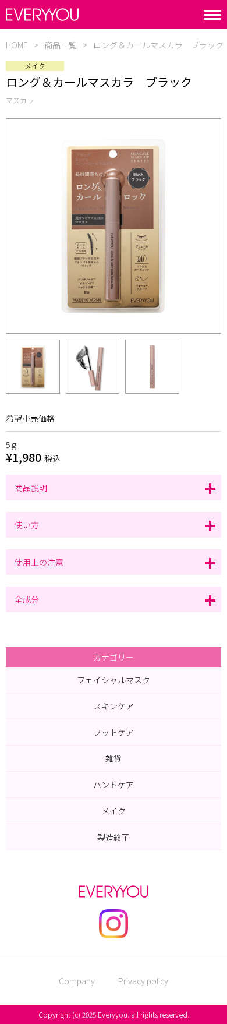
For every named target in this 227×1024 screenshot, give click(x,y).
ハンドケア (113, 784)
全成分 (27, 599)
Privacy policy (143, 981)
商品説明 (31, 487)
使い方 (27, 525)
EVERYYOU (42, 14)
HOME (17, 45)
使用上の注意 (39, 562)
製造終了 (113, 837)
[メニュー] (212, 15)
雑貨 (113, 758)
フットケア (113, 732)
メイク (113, 811)
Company (77, 981)
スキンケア (113, 706)
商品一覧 (60, 45)
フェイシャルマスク (113, 680)
